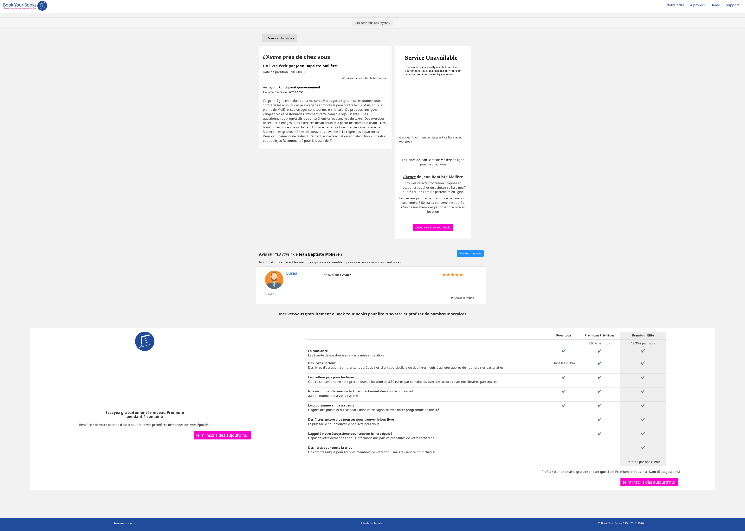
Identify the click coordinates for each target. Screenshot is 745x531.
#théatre (296, 92)
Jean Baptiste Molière (316, 65)
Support (732, 5)
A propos (697, 5)
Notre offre (675, 5)
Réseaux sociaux (124, 523)
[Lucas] (281, 281)
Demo (715, 5)
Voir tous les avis (470, 253)
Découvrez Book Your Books (433, 227)
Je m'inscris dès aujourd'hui (222, 435)
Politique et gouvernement (299, 87)
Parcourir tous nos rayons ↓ (372, 23)
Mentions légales (372, 523)
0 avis (269, 294)
